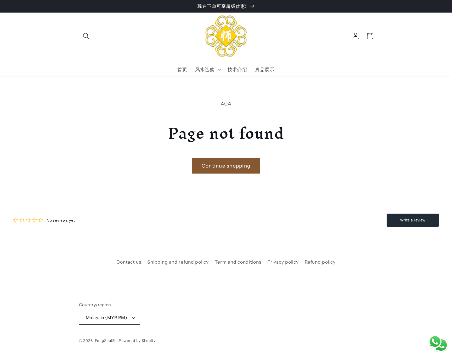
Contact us (128, 262)
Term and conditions (238, 262)
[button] (86, 36)
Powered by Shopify (137, 340)
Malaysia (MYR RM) (106, 317)
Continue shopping (226, 166)
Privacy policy (283, 262)
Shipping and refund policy (178, 262)
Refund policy (320, 262)
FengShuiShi (106, 340)
